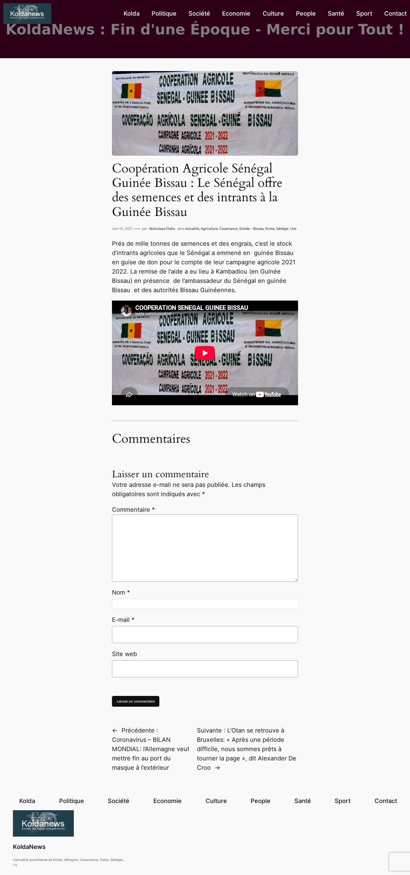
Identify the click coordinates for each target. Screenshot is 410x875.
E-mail (123, 619)
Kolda (269, 228)
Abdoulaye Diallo (162, 228)
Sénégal (282, 228)
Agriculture (209, 228)
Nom (121, 592)
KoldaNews (29, 846)
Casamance (228, 228)
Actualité (192, 228)
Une (293, 228)
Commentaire (133, 509)
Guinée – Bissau (251, 228)
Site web (124, 654)
